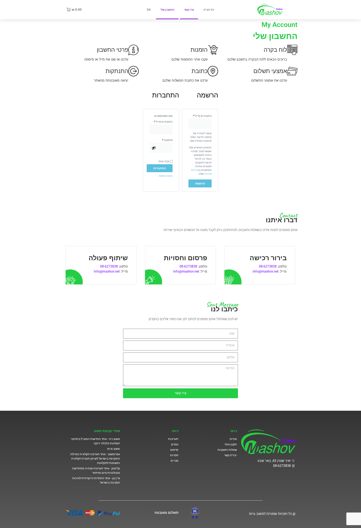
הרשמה (200, 183)
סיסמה (164, 139)
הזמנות (199, 49)
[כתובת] (213, 71)
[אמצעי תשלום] (292, 71)
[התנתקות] (133, 71)
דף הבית (208, 9)
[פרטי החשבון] (133, 50)
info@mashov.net (265, 271)
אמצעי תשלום (270, 71)
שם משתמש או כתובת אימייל (161, 118)
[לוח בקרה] (292, 50)
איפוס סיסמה (166, 175)
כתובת (200, 71)
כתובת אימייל (200, 115)
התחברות (159, 168)
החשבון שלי (167, 9)
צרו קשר (189, 9)
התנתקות (117, 71)
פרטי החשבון (112, 49)
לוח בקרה (275, 49)
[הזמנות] (213, 50)
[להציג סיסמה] (153, 148)
